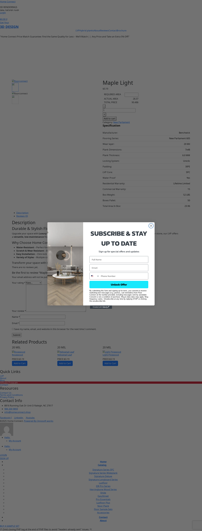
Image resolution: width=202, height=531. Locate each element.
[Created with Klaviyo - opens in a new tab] (101, 307)
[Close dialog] (151, 225)
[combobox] (94, 276)
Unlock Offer (119, 284)
